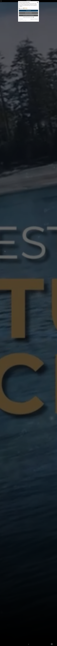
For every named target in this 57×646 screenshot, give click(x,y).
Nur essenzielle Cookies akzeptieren (28, 15)
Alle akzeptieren (28, 10)
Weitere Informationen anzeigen (28, 17)
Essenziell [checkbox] (21, 8)
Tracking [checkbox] (25, 8)
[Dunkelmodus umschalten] (38, 2)
